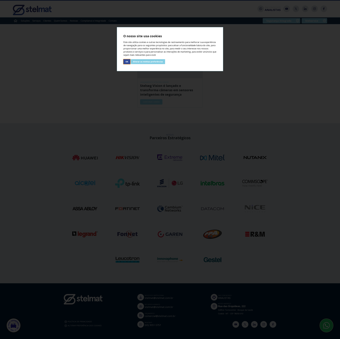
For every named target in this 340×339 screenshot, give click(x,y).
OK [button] (127, 61)
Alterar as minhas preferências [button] (148, 61)
